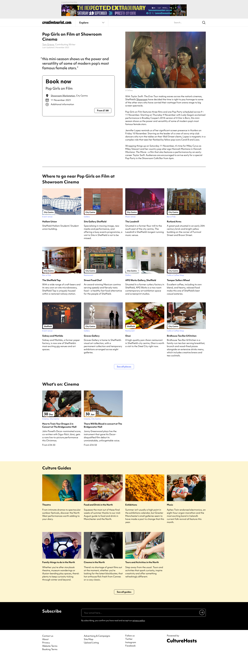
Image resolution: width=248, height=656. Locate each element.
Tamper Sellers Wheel (178, 280)
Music (170, 504)
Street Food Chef (93, 280)
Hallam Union (49, 221)
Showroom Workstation (63, 95)
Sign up (202, 612)
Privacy (46, 642)
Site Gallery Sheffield (95, 221)
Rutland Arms (174, 221)
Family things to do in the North (58, 562)
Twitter (129, 639)
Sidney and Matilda (52, 335)
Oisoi (128, 335)
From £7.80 (103, 110)
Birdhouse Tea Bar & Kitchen (181, 335)
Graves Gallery (92, 335)
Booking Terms (49, 649)
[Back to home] (56, 23)
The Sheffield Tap (51, 280)
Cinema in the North (94, 562)
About (45, 639)
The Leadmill (132, 221)
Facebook (130, 646)
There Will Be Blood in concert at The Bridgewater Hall (103, 425)
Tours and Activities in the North (142, 562)
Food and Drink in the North (98, 504)
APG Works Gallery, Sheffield (140, 280)
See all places (124, 366)
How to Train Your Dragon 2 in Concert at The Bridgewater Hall (59, 425)
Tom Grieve (48, 44)
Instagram (130, 642)
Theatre (46, 504)
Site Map (88, 639)
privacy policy (139, 620)
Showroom (142, 99)
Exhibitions (131, 504)
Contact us (47, 636)
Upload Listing (91, 642)
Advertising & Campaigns (97, 636)
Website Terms (49, 646)
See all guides (124, 591)
